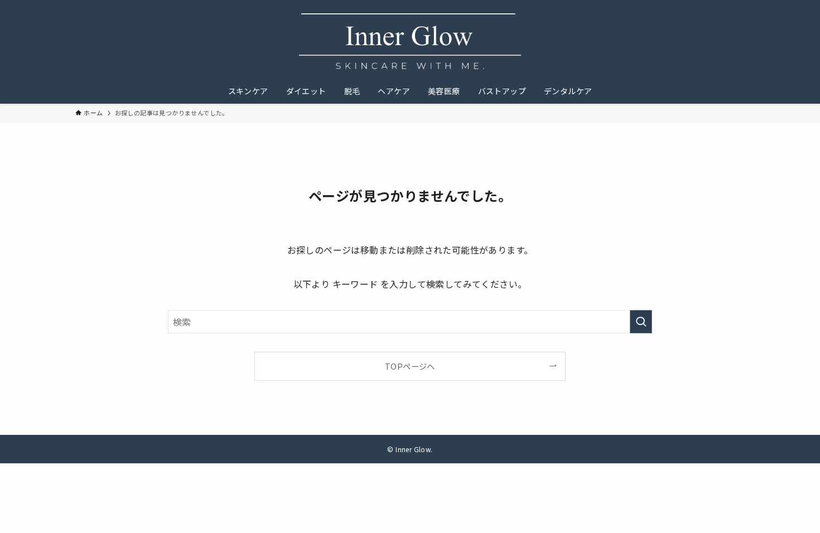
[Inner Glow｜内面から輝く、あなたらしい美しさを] (410, 41)
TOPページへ (410, 366)
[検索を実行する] (641, 321)
